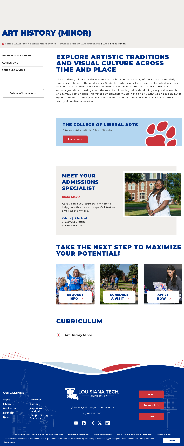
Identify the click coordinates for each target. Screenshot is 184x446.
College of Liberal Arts (23, 93)
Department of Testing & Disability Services (38, 434)
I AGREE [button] (171, 440)
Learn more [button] (9, 442)
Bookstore (9, 408)
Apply (6, 399)
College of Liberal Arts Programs (80, 44)
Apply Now (163, 296)
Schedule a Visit (13, 70)
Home (8, 44)
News (6, 417)
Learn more (75, 139)
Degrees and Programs (43, 44)
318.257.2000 (93, 413)
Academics (20, 44)
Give (151, 416)
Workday (35, 399)
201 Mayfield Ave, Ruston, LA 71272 (94, 407)
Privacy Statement (78, 434)
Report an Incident (36, 410)
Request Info (75, 296)
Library (7, 404)
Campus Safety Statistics (39, 417)
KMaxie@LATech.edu (75, 218)
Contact (35, 404)
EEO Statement (103, 434)
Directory (9, 412)
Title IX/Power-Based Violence (134, 434)
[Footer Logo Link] (92, 393)
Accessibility (164, 434)
